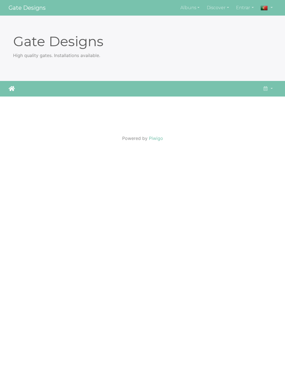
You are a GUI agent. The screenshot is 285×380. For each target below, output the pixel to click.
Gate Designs (27, 7)
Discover (216, 7)
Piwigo (156, 138)
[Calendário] (267, 88)
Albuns (188, 7)
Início (12, 89)
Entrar (243, 7)
